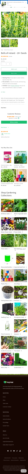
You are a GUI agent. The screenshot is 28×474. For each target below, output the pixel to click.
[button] (4, 56)
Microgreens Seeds (19, 317)
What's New (4, 367)
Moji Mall (9, 457)
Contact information (15, 460)
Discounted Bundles (6, 267)
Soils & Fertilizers (7, 419)
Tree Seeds (17, 351)
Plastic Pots (4, 284)
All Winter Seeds (5, 213)
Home (4, 397)
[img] (4, 131)
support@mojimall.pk (8, 441)
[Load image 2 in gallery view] (14, 43)
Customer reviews (7, 406)
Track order (5, 403)
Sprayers (16, 334)
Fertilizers (17, 300)
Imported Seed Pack (19, 267)
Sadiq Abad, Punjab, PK (8, 444)
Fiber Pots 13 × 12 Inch (18, 183)
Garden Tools (6, 425)
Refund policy (21, 457)
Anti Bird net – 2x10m (18, 165)
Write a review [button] (14, 122)
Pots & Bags (5, 422)
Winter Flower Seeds (6, 232)
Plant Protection (5, 334)
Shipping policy (23, 460)
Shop (2, 49)
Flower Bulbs (17, 232)
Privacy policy (14, 457)
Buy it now (14, 73)
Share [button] (4, 92)
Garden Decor (18, 367)
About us (5, 435)
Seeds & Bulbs (6, 416)
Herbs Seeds (4, 249)
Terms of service (6, 460)
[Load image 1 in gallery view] (5, 43)
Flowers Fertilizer (15, 85)
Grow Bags (17, 284)
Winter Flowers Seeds (8, 49)
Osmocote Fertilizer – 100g (6, 165)
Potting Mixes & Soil (6, 300)
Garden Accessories (6, 351)
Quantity (3, 61)
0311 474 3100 (6, 438)
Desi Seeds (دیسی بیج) (20, 249)
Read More (3, 107)
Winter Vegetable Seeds (20, 213)
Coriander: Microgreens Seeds (7, 183)
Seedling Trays (5, 317)
